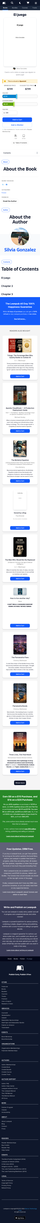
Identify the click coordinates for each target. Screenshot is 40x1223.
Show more (20, 783)
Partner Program (7, 1107)
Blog (3, 1124)
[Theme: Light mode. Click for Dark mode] (20, 2)
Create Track (6, 1074)
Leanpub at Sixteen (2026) (10, 1161)
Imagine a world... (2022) (10, 1166)
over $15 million (30, 829)
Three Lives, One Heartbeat (20, 755)
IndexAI (4, 1018)
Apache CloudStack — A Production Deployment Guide (20, 409)
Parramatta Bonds (20, 706)
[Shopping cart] (28, 2)
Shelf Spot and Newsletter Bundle (13, 1022)
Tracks (34, 8)
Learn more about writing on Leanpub (20, 836)
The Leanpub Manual (9, 1091)
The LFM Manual (7, 1093)
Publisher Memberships (10, 1050)
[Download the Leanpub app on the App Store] (20, 1218)
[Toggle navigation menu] (37, 153)
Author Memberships (9, 1064)
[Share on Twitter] (3, 184)
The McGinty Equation (20, 460)
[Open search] (12, 2)
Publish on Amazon (8, 1025)
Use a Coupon (6, 1001)
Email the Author (10, 201)
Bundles (15, 8)
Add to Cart (17, 120)
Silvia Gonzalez (21, 68)
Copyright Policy (7, 1183)
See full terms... (20, 319)
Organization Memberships (11, 1048)
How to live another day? (20, 598)
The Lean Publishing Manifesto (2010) (14, 1171)
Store (10, 959)
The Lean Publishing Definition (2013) (14, 1169)
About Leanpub (7, 1121)
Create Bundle (6, 1069)
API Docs (5, 1098)
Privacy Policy (6, 1185)
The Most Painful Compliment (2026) (14, 1159)
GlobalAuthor (6, 1015)
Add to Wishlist (17, 125)
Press (4, 1128)
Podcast (4, 999)
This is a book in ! (17, 81)
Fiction (4, 193)
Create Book (6, 1067)
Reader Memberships (9, 1142)
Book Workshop (7, 1036)
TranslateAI (5, 1027)
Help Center (6, 1150)
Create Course (7, 1072)
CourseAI (5, 1013)
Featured (5, 986)
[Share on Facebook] (6, 184)
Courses (25, 8)
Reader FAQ (6, 1147)
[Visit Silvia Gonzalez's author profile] (20, 237)
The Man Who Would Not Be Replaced (20, 560)
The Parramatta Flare (20, 657)
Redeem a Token (7, 1004)
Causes (4, 1110)
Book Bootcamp (7, 1039)
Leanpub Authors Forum (10, 1088)
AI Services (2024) (8, 1164)
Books (5, 8)
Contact (4, 1126)
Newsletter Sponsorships (10, 1020)
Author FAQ (5, 1083)
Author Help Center (8, 1086)
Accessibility (6, 1112)
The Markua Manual (8, 1096)
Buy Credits (5, 1145)
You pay (5, 109)
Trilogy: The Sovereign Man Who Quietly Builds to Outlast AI (20, 356)
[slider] (16, 96)
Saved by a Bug (20, 513)
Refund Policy (6, 1188)
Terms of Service (7, 1180)
